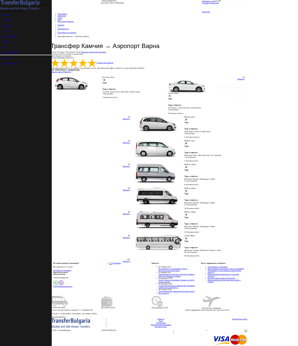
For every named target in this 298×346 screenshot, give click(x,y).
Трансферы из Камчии (67, 33)
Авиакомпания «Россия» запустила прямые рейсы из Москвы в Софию (176, 275)
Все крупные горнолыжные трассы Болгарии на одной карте (172, 270)
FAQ (59, 19)
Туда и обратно (109, 89)
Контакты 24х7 (161, 327)
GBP (208, 12)
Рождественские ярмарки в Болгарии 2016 (176, 291)
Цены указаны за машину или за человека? (226, 269)
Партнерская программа (161, 325)
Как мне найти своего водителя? (221, 278)
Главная (6, 15)
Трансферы (7, 20)
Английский (214, 3)
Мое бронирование (11, 52)
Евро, (5, 58)
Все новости (163, 293)
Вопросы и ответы (10, 36)
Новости (6, 41)
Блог (5, 47)
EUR (204, 12)
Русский (205, 3)
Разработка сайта (239, 319)
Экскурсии (7, 25)
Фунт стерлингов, (10, 63)
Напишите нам (208, 1)
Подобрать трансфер (62, 270)
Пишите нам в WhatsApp (61, 72)
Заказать (241, 79)
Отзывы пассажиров (104, 63)
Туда (104, 83)
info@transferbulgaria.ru (62, 286)
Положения (161, 323)
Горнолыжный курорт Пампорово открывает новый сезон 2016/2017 (176, 287)
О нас (5, 31)
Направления (63, 29)
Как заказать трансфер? (218, 267)
